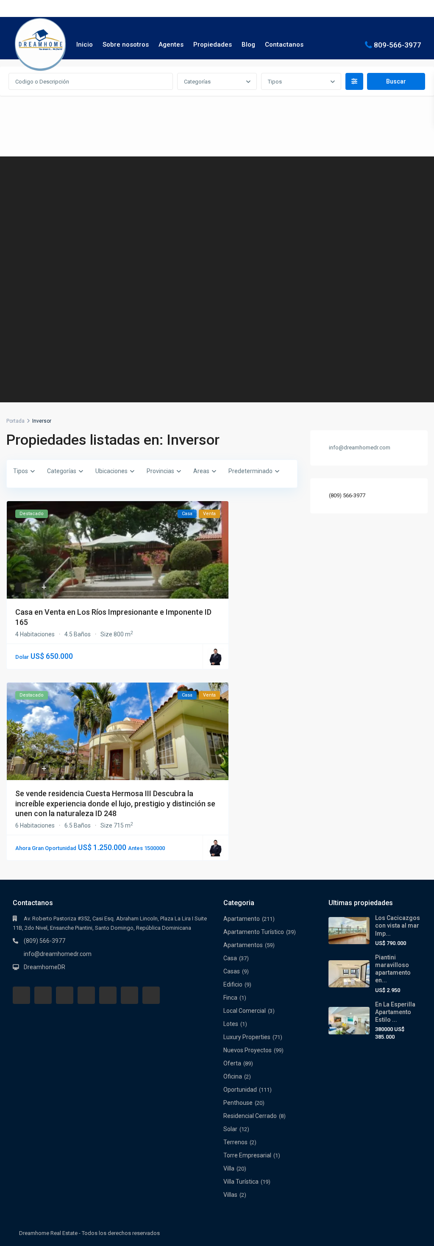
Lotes (230, 1023)
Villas (230, 1194)
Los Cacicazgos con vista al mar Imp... (397, 925)
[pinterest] (108, 995)
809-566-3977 (397, 44)
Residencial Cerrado (250, 1115)
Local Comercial (244, 1010)
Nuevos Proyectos (247, 1050)
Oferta (232, 1063)
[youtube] (129, 995)
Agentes (171, 44)
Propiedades (212, 44)
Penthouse (238, 1102)
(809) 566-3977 (347, 495)
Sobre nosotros (126, 44)
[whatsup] (43, 995)
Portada (15, 421)
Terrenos (235, 1142)
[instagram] (151, 995)
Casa (230, 958)
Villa (228, 1168)
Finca (230, 997)
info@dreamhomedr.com (58, 954)
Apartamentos (243, 945)
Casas (231, 971)
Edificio (232, 984)
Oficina (232, 1076)
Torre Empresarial (247, 1155)
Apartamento (241, 918)
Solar (230, 1129)
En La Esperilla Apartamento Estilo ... (395, 1012)
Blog (248, 44)
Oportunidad (240, 1089)
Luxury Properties (246, 1037)
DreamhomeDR (44, 967)
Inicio (84, 44)
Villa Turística (241, 1181)
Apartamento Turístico (253, 931)
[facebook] (21, 995)
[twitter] (64, 995)
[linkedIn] (86, 995)
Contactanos (284, 44)
